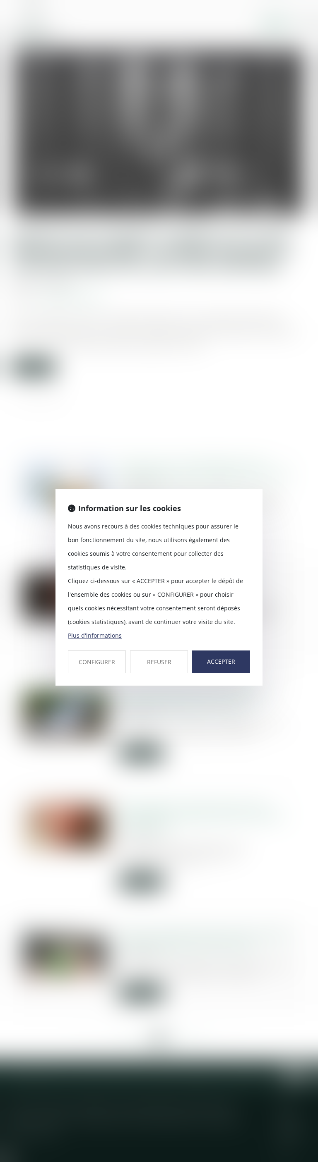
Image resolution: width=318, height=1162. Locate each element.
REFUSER (159, 662)
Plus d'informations (95, 635)
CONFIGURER (97, 662)
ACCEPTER (221, 661)
